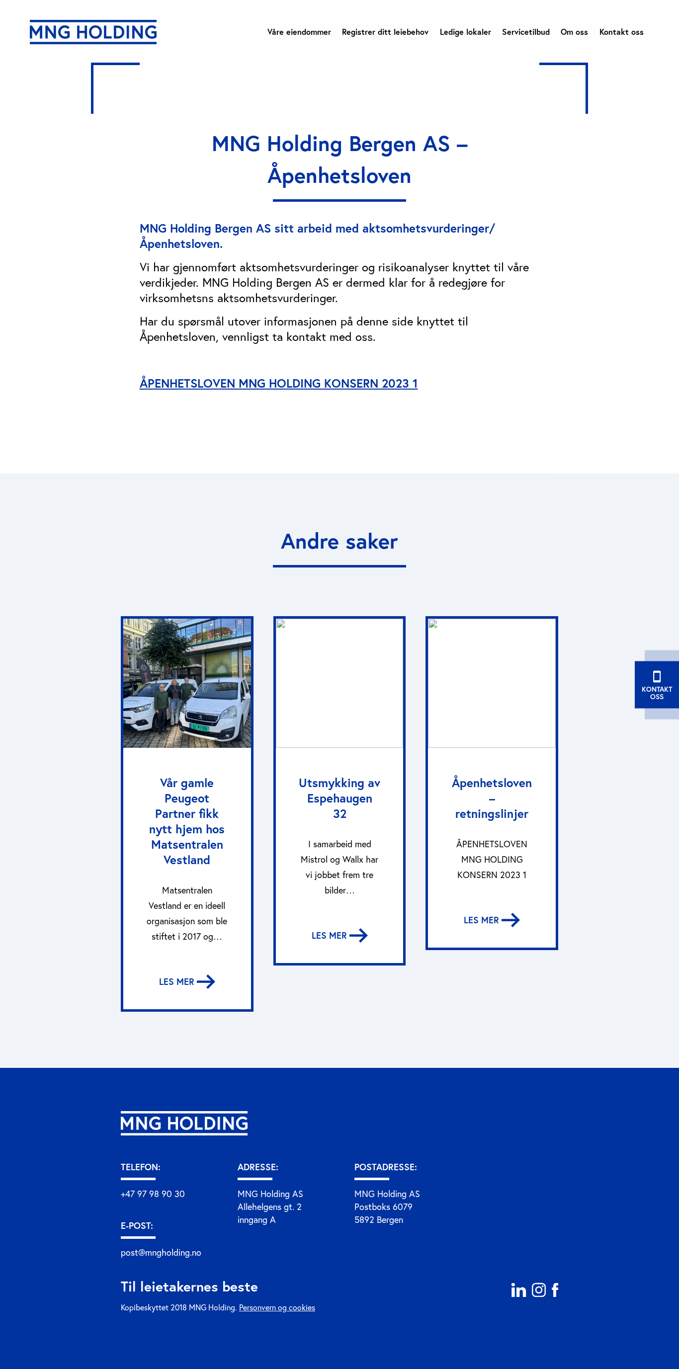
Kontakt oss (621, 32)
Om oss (574, 32)
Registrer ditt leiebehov (385, 32)
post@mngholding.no (161, 1252)
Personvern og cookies (277, 1307)
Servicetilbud (526, 32)
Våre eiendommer (299, 32)
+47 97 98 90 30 (153, 1194)
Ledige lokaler (465, 32)
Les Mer (178, 981)
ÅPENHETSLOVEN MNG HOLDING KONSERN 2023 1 (279, 383)
